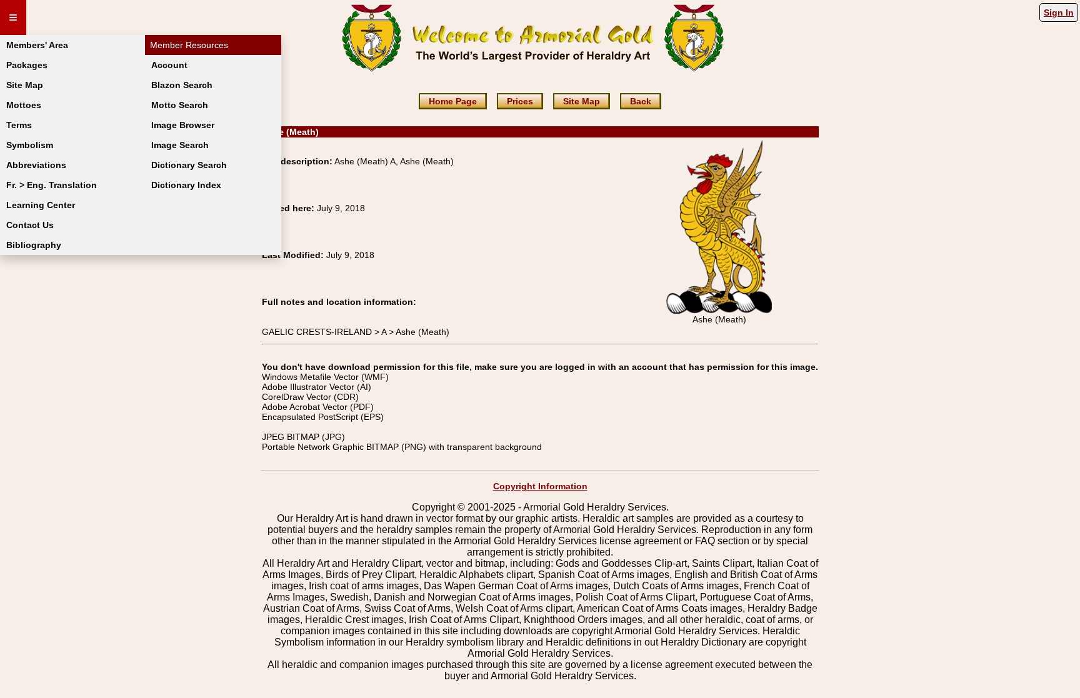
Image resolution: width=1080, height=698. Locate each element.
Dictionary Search (189, 165)
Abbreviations (36, 165)
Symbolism (29, 145)
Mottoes (23, 105)
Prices (520, 101)
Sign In (1059, 12)
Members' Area (37, 45)
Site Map (24, 85)
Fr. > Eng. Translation (51, 185)
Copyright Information (540, 486)
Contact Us (30, 225)
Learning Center (40, 205)
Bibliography (33, 245)
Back (640, 101)
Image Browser (182, 125)
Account (169, 65)
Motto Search (179, 105)
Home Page (453, 101)
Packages (27, 65)
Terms (19, 125)
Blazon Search (181, 85)
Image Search (180, 145)
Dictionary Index (186, 185)
